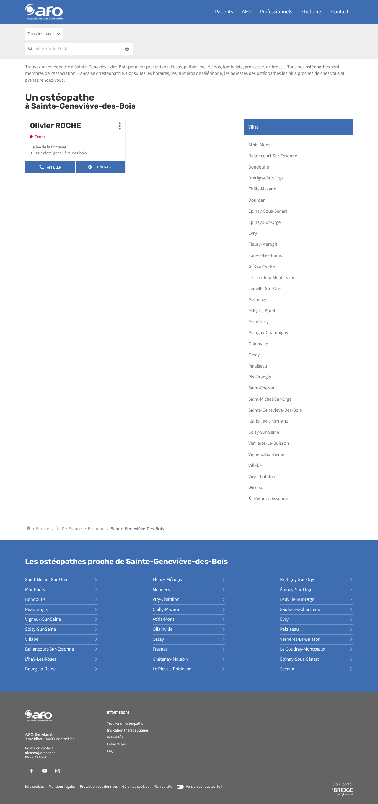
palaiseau (257, 366)
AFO (246, 11)
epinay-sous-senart (267, 211)
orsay (254, 355)
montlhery (258, 322)
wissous (256, 488)
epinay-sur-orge (264, 222)
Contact (339, 11)
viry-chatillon (261, 477)
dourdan (256, 200)
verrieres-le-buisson (268, 443)
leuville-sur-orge (265, 289)
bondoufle (258, 167)
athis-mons (259, 145)
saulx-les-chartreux (268, 421)
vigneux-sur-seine (266, 454)
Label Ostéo (116, 744)
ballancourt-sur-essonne (272, 156)
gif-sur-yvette (261, 266)
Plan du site (163, 786)
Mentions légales (62, 787)
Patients (224, 11)
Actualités (115, 737)
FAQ (110, 751)
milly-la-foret (262, 311)
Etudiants (311, 11)
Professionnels (276, 11)
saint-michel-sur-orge (270, 399)
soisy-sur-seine (263, 432)
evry (252, 233)
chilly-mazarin (262, 189)
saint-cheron (261, 388)
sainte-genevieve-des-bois (275, 410)
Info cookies (34, 787)
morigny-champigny (268, 333)
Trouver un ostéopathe (125, 723)
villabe (255, 465)
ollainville (258, 344)
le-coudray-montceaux (271, 278)
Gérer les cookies (135, 786)
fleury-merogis (263, 244)
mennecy (257, 299)
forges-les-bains (265, 255)
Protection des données (99, 787)
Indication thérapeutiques (128, 730)
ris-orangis (259, 377)
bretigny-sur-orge (266, 178)
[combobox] (44, 34)
